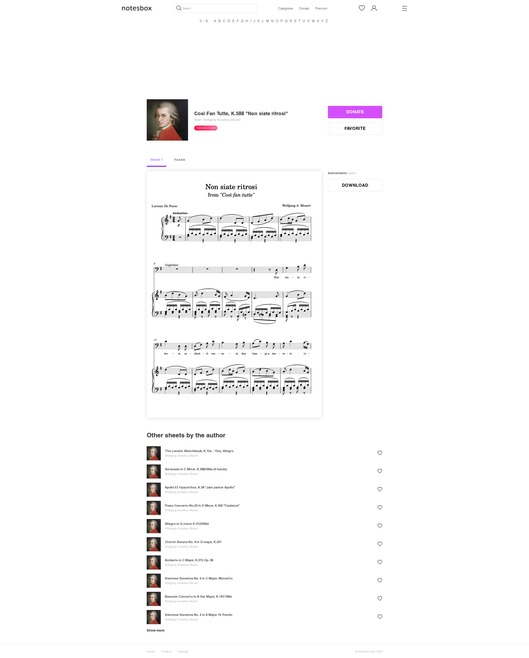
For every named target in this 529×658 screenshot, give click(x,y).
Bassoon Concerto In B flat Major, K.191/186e (198, 596)
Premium (321, 8)
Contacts (166, 651)
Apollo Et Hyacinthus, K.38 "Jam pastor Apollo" (200, 487)
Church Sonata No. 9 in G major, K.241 (193, 542)
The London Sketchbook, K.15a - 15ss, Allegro (199, 451)
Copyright (183, 651)
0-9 (204, 21)
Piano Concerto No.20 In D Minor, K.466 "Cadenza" (202, 505)
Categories (285, 8)
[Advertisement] (264, 54)
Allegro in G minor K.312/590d (187, 524)
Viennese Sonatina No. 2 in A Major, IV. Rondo (198, 615)
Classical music (205, 127)
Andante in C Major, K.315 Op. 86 (189, 560)
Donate (304, 8)
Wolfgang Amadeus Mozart (181, 455)
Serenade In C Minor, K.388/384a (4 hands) (196, 469)
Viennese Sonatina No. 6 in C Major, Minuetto (198, 578)
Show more (155, 630)
